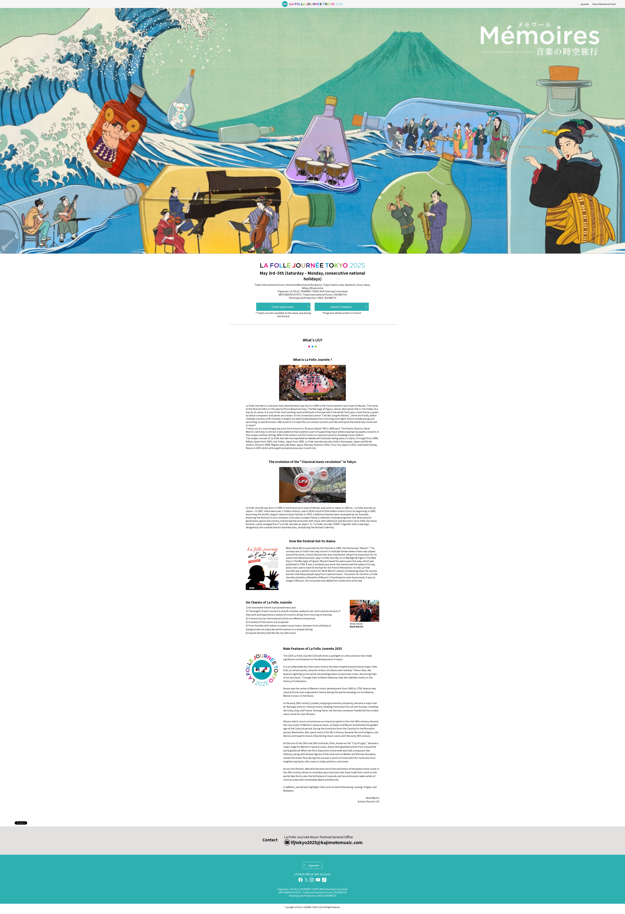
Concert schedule (340, 307)
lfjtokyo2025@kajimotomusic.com (327, 842)
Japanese (584, 4)
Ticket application (282, 307)
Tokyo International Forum (604, 4)
